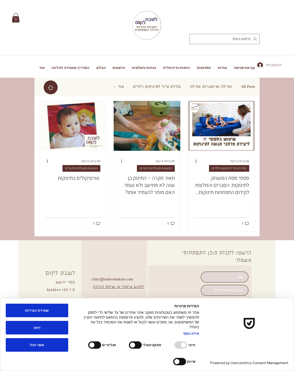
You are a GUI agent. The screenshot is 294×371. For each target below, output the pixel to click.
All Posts (248, 87)
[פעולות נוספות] (194, 161)
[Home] (51, 87)
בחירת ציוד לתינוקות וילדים (157, 87)
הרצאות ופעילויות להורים (156, 168)
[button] (16, 18)
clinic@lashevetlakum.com (112, 279)
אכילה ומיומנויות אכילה (211, 87)
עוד (121, 87)
